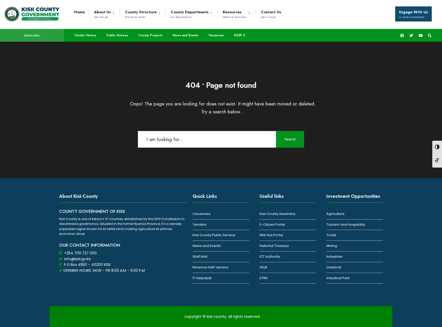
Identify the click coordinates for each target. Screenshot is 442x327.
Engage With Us (413, 14)
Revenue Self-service (210, 267)
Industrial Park (338, 278)
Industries (334, 256)
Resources (235, 14)
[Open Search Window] (429, 35)
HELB (263, 267)
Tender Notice (85, 35)
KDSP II (239, 35)
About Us (102, 14)
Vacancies (216, 35)
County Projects (150, 35)
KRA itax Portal (271, 235)
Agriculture (335, 213)
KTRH (264, 278)
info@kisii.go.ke (77, 258)
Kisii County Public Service (214, 235)
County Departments (189, 14)
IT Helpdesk (202, 278)
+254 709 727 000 (80, 253)
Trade (331, 235)
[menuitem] (104, 13)
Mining (331, 245)
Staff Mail (200, 256)
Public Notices (117, 35)
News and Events (185, 35)
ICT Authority (270, 256)
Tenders (199, 224)
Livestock (333, 267)
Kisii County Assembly (277, 213)
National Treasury (274, 245)
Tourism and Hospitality (345, 224)
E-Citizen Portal (272, 224)
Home (79, 12)
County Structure (141, 14)
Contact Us (271, 14)
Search (290, 139)
